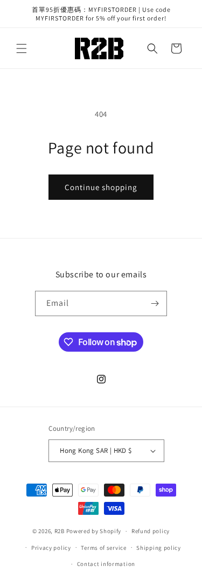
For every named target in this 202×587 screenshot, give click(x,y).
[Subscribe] (154, 303)
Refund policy (150, 531)
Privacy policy (51, 547)
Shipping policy (158, 547)
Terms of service (103, 547)
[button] (21, 48)
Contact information (106, 564)
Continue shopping (101, 187)
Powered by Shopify (94, 531)
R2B (59, 531)
